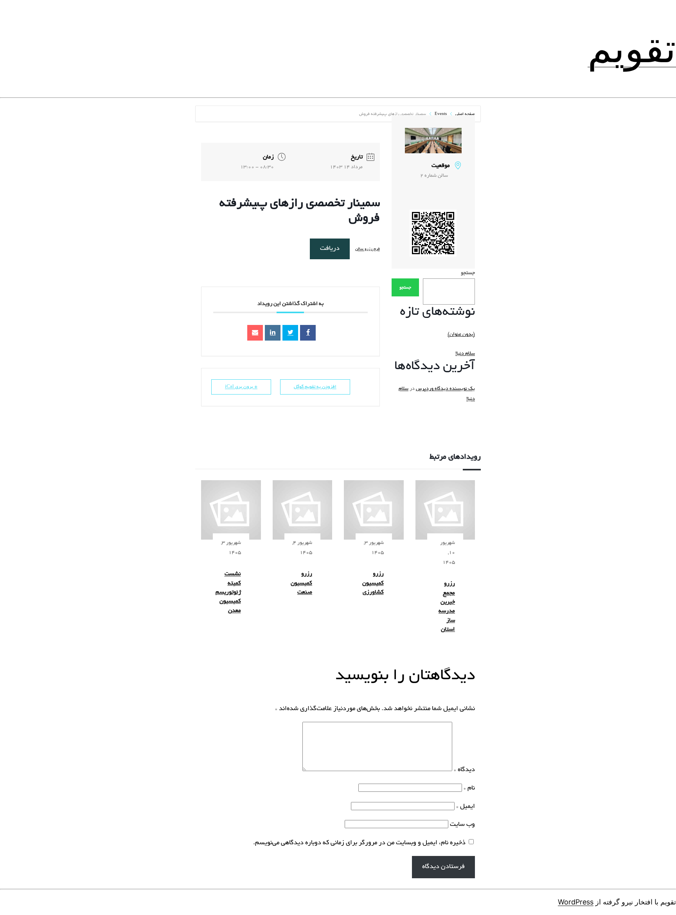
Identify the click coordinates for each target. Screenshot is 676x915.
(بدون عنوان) (461, 334)
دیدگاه (464, 769)
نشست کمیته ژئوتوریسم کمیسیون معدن (228, 592)
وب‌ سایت (462, 824)
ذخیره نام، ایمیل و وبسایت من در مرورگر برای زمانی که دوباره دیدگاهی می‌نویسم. (359, 843)
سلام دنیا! (465, 354)
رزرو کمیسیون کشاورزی (373, 583)
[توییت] (290, 333)
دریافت (330, 248)
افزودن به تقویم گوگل (315, 386)
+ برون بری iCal (241, 386)
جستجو (468, 273)
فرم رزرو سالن (367, 249)
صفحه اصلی (464, 114)
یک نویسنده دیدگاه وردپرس (445, 389)
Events (441, 114)
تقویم (632, 48)
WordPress (575, 902)
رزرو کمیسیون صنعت (301, 583)
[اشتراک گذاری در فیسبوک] (308, 333)
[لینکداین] (272, 333)
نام (469, 788)
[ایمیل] (255, 333)
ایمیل (465, 806)
